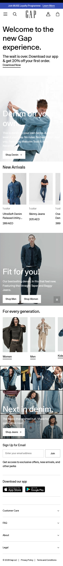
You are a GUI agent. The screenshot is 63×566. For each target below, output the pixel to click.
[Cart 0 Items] (58, 14)
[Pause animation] (57, 299)
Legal (5, 547)
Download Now (12, 65)
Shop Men (11, 299)
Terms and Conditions (46, 560)
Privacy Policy (27, 560)
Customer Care (11, 510)
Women (7, 356)
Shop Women (31, 299)
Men (33, 356)
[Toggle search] (14, 14)
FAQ (5, 523)
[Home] (31, 14)
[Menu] (5, 14)
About (6, 535)
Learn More (49, 5)
